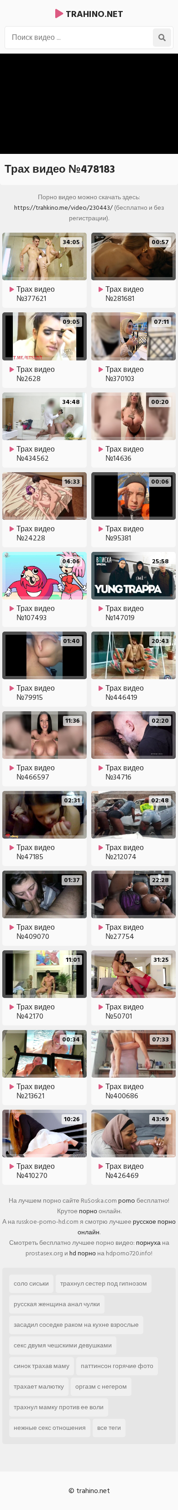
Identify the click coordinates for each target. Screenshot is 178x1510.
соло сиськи (31, 1283)
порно (88, 1211)
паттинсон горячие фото (117, 1366)
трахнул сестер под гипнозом (103, 1283)
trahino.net (93, 14)
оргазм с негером (101, 1386)
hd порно (82, 1253)
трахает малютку (39, 1386)
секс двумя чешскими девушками (63, 1345)
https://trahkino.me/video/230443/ (63, 207)
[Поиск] (162, 37)
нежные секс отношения (50, 1428)
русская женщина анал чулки (57, 1304)
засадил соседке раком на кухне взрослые (76, 1324)
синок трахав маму (41, 1366)
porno (126, 1200)
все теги (109, 1428)
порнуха (148, 1242)
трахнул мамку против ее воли (59, 1407)
